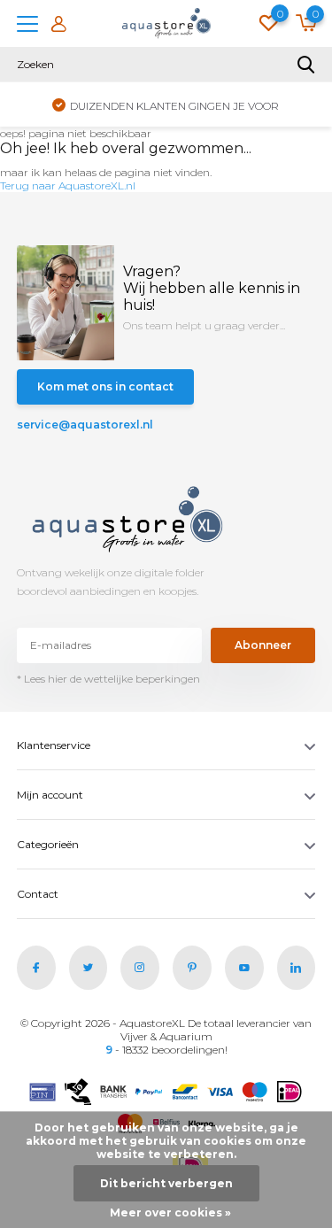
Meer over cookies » (170, 1212)
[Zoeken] (306, 64)
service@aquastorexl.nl (85, 424)
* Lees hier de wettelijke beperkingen (108, 678)
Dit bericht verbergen (166, 1183)
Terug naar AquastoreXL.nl (67, 185)
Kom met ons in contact (105, 386)
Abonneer (263, 645)
